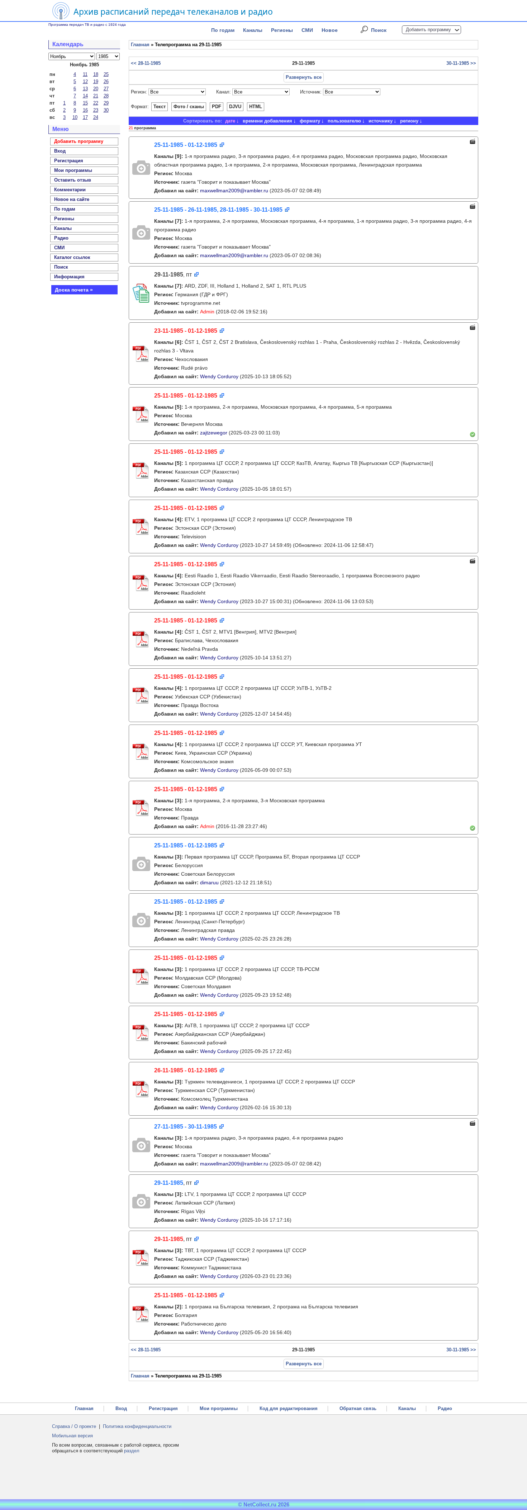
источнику (381, 121)
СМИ (307, 30)
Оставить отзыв (72, 180)
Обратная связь (358, 1408)
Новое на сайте (71, 199)
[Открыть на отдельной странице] (221, 145)
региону (409, 121)
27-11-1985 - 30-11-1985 (185, 1127)
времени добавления (267, 121)
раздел (131, 1450)
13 (85, 88)
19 (95, 81)
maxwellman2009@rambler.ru (234, 190)
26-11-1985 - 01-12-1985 (185, 1070)
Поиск (378, 30)
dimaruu (209, 882)
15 (85, 103)
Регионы (282, 30)
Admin (207, 311)
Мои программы (73, 170)
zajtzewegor (213, 433)
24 (95, 117)
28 (106, 95)
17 (85, 117)
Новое (330, 30)
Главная (140, 44)
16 (85, 110)
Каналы (252, 30)
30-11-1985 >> (461, 63)
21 (95, 95)
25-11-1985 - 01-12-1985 (185, 145)
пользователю (344, 121)
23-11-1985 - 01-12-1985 (185, 331)
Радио (61, 238)
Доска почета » (74, 290)
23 (95, 110)
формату (310, 121)
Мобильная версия (72, 1435)
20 (95, 88)
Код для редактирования (289, 1408)
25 (106, 74)
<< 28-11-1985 (146, 63)
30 (106, 110)
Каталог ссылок (72, 257)
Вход (121, 1408)
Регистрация (163, 1408)
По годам (222, 30)
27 (106, 88)
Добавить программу (428, 29)
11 (85, 74)
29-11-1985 (168, 1183)
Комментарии (70, 189)
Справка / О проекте (74, 1426)
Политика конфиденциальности (137, 1426)
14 (85, 95)
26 (106, 81)
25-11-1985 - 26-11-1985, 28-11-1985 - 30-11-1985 (218, 210)
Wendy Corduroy (219, 376)
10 (74, 117)
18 (95, 74)
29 (106, 103)
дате (230, 121)
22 (95, 103)
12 (85, 81)
